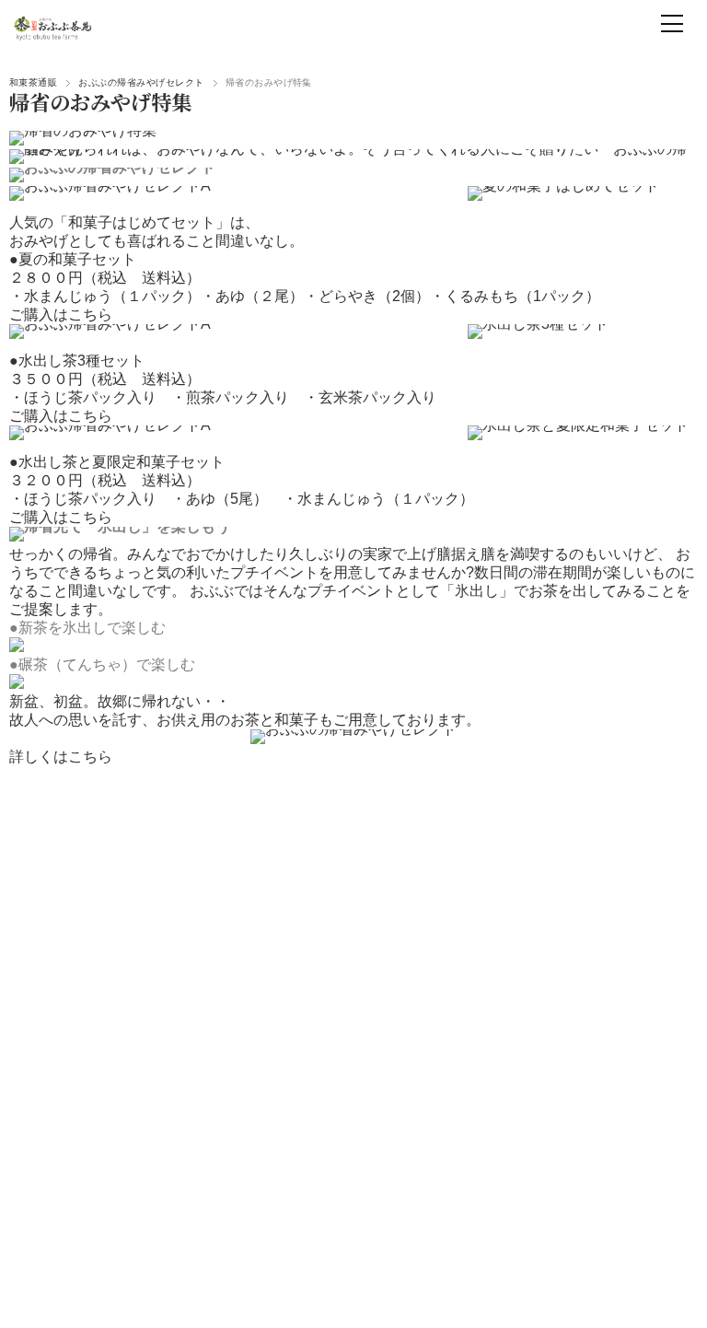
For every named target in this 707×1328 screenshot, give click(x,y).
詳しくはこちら (60, 756)
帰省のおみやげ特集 (100, 101)
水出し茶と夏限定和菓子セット (121, 462)
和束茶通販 (33, 82)
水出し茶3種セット (81, 360)
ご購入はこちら (60, 314)
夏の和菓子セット (77, 259)
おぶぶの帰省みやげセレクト (140, 82)
